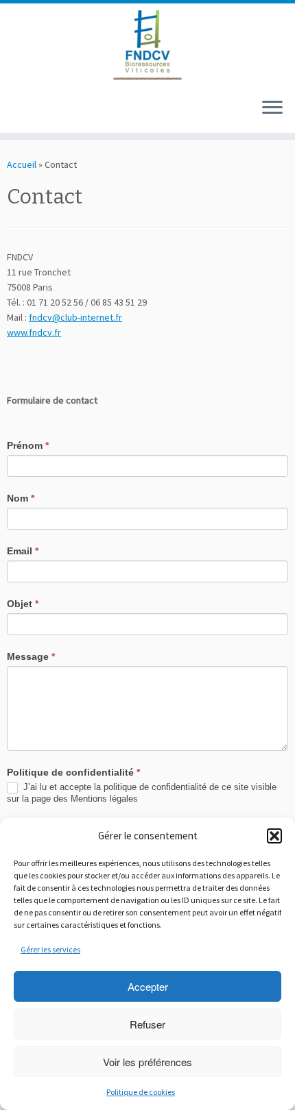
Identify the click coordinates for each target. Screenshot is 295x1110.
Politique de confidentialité (73, 772)
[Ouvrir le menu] (272, 108)
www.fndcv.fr (34, 332)
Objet (22, 603)
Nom (20, 498)
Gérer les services (50, 949)
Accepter (148, 986)
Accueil (21, 164)
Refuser (147, 1024)
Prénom (28, 445)
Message (31, 656)
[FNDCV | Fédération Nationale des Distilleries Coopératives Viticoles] (147, 45)
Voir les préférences (147, 1061)
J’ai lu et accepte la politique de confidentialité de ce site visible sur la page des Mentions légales (141, 793)
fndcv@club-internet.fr (75, 317)
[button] (274, 836)
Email (22, 550)
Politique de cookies (140, 1092)
